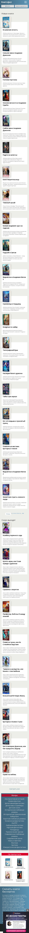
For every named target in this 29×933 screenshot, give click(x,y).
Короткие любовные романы (14, 819)
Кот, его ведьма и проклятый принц (14, 422)
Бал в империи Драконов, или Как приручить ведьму (14, 747)
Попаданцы (14, 830)
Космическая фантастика (14, 821)
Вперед (8, 514)
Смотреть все (14, 789)
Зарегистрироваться (21, 6)
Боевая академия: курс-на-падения (13, 227)
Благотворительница (11, 179)
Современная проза (14, 838)
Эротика (14, 845)
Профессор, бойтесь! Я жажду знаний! (14, 615)
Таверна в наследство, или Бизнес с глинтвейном (13, 670)
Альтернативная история (14, 799)
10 (20, 513)
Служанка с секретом (11, 589)
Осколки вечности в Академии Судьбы (14, 104)
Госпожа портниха (10, 80)
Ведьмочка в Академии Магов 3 (14, 278)
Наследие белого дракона (12, 373)
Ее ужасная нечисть (10, 30)
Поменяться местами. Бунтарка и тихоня (11, 447)
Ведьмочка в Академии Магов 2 (14, 473)
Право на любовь (9, 774)
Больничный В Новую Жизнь (14, 696)
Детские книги (14, 808)
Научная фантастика (14, 827)
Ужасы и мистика (14, 841)
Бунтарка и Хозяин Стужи (12, 722)
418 (23, 513)
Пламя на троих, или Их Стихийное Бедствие (12, 643)
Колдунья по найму (10, 327)
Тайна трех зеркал (10, 396)
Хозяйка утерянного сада (12, 535)
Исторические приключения (14, 814)
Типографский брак (10, 350)
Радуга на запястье (10, 155)
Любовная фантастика (14, 825)
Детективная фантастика (14, 803)
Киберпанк (14, 816)
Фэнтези (14, 843)
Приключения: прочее (14, 832)
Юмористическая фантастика (14, 847)
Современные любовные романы (14, 835)
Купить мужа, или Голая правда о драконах (12, 562)
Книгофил (6, 2)
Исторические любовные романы (14, 811)
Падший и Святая (9, 253)
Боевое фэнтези (14, 801)
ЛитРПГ (14, 823)
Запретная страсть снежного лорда (14, 498)
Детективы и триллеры (14, 805)
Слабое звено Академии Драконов (12, 129)
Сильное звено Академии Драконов (12, 54)
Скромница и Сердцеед (12, 304)
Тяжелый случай (9, 203)
